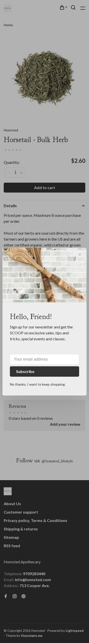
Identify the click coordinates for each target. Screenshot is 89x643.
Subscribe (25, 371)
